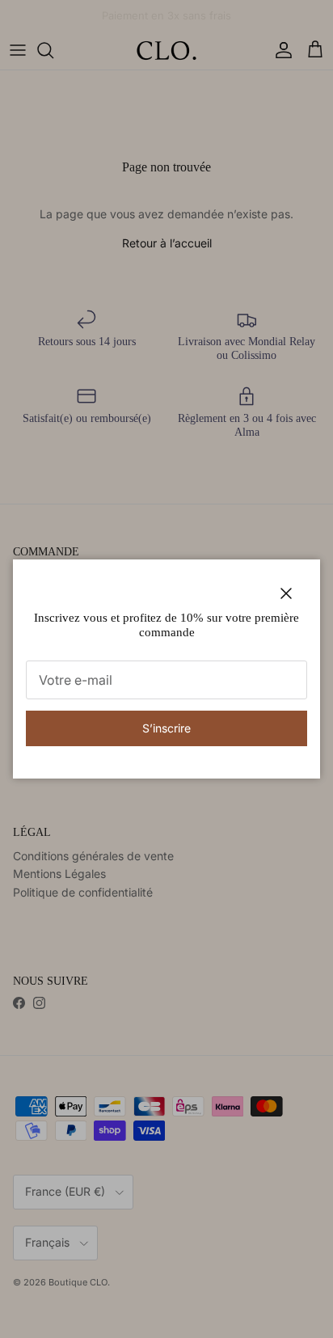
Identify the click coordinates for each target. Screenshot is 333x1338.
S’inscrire (166, 728)
